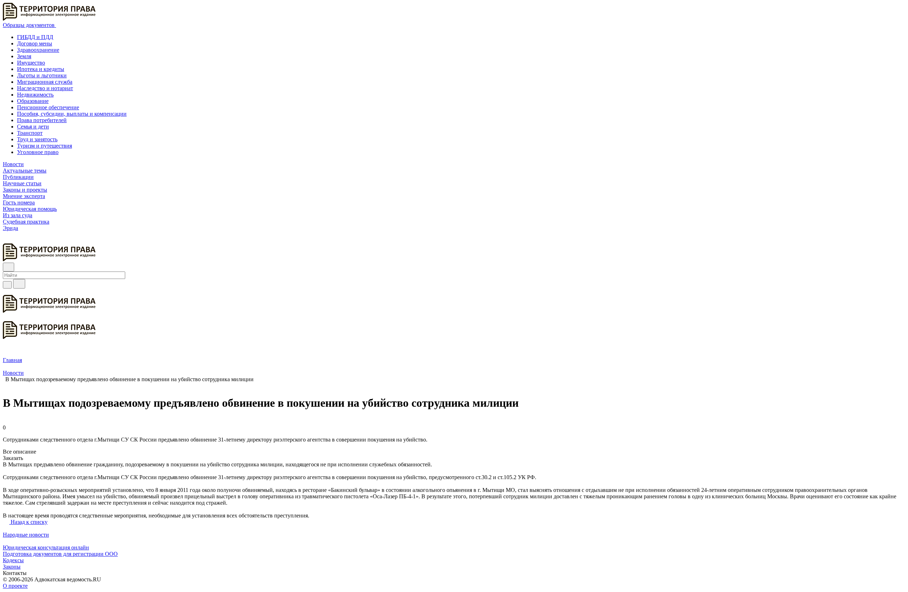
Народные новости (26, 535)
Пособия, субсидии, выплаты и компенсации (72, 114)
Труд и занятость (37, 139)
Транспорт (30, 133)
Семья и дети (33, 127)
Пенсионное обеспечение (48, 107)
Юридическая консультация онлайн (46, 547)
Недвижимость (35, 95)
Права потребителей (42, 120)
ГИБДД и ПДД (35, 37)
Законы (12, 567)
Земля (24, 56)
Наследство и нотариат (45, 88)
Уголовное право (38, 152)
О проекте (15, 586)
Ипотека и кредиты (40, 69)
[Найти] (19, 284)
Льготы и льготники (42, 75)
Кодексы (13, 560)
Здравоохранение (38, 50)
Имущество (31, 63)
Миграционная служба (44, 82)
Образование (33, 101)
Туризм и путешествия (44, 146)
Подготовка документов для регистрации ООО (60, 554)
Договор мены (34, 43)
